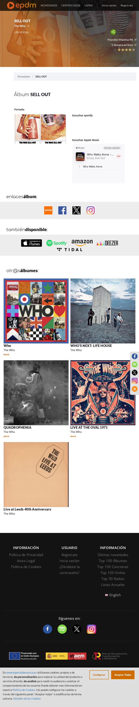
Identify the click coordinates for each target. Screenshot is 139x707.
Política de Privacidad (26, 554)
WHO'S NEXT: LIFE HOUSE (91, 346)
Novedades (24, 76)
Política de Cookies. (24, 689)
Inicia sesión (109, 5)
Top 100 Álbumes (113, 560)
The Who (20, 26)
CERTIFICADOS (70, 5)
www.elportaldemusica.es (21, 672)
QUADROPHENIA (17, 427)
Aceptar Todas (122, 674)
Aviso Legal (26, 560)
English (115, 595)
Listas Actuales (113, 584)
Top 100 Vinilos (112, 572)
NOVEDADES (49, 5)
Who (7, 346)
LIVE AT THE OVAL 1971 (89, 427)
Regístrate (127, 5)
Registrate (70, 554)
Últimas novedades (113, 554)
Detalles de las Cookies (27, 698)
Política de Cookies (26, 566)
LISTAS (89, 5)
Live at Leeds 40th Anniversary (27, 509)
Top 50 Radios (112, 578)
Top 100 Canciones (113, 566)
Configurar (99, 674)
